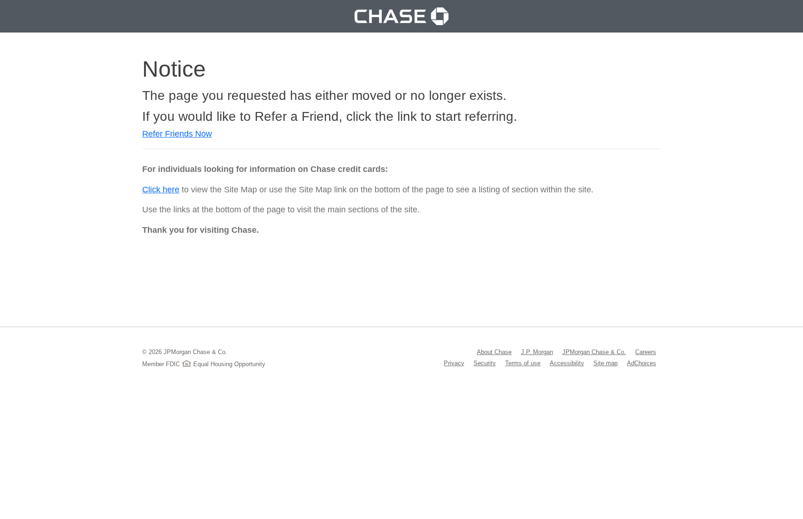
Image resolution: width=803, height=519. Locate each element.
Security (485, 363)
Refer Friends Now (177, 133)
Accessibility (567, 363)
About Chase (494, 351)
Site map (605, 363)
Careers (645, 351)
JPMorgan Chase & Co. (594, 351)
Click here (160, 189)
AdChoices (641, 363)
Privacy (454, 363)
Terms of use (522, 363)
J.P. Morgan (537, 351)
